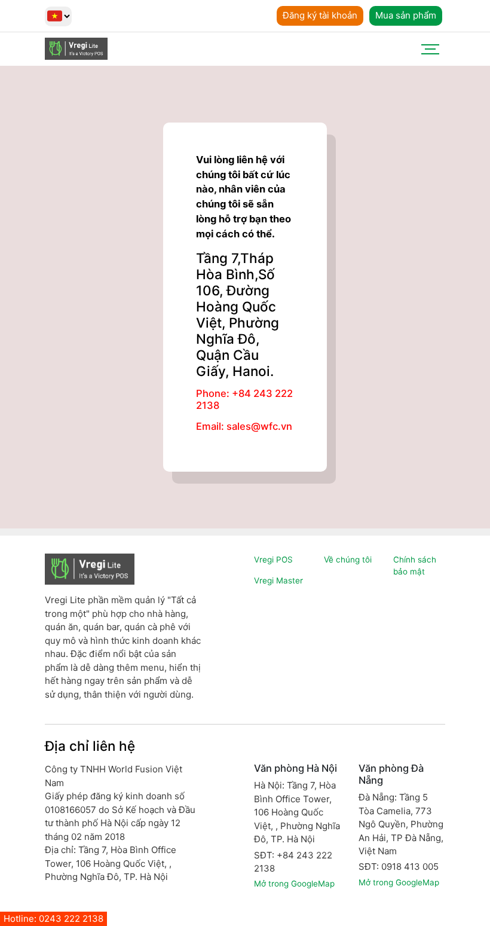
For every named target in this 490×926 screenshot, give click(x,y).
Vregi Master (278, 580)
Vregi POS (273, 559)
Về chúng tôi (348, 559)
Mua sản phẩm (405, 15)
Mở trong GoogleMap (294, 883)
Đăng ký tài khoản (320, 15)
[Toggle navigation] (430, 49)
